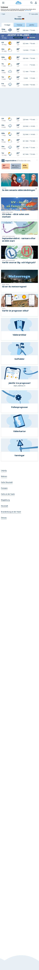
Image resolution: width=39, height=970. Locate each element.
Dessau (4, 518)
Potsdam (4, 488)
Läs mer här (28, 10)
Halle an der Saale (8, 494)
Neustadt (4, 506)
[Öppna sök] (31, 3)
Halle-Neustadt (7, 482)
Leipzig (3, 470)
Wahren (4, 476)
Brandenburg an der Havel (11, 512)
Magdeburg (5, 500)
